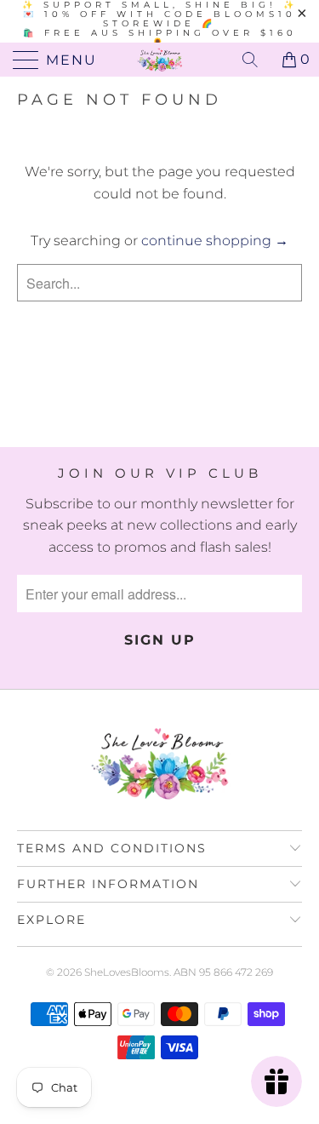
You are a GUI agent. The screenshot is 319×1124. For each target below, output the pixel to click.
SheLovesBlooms (126, 972)
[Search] (256, 59)
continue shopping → (214, 240)
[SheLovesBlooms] (160, 60)
